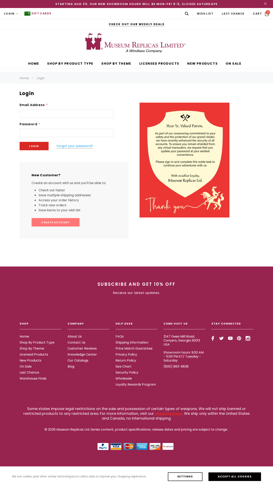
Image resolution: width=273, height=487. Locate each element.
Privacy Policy (126, 354)
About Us (75, 336)
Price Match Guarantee (134, 348)
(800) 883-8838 (176, 366)
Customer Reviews (82, 348)
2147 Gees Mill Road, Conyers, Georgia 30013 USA (181, 340)
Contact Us (76, 342)
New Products (30, 360)
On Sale (26, 366)
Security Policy (127, 372)
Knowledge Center (82, 354)
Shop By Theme (32, 348)
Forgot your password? (75, 146)
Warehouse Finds (33, 378)
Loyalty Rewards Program (136, 384)
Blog (71, 366)
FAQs (120, 336)
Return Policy (126, 360)
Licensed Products (34, 354)
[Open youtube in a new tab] (230, 338)
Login (41, 78)
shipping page (168, 413)
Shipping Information (132, 342)
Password (30, 124)
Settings (185, 476)
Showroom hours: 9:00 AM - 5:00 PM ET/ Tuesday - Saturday (183, 356)
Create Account (55, 222)
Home (24, 78)
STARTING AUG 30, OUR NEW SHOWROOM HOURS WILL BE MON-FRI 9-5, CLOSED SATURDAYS (136, 4)
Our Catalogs (78, 360)
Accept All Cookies (235, 476)
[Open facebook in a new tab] (212, 338)
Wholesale (124, 378)
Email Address (33, 105)
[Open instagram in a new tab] (247, 338)
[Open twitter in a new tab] (221, 338)
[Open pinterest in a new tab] (239, 338)
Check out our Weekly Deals (136, 24)
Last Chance (29, 372)
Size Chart (124, 366)
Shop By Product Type (37, 342)
